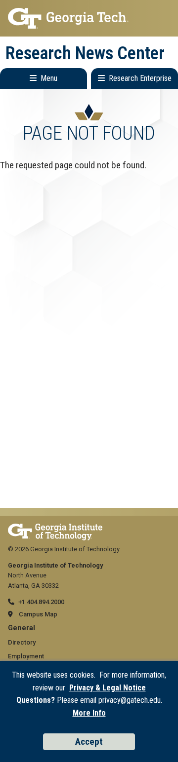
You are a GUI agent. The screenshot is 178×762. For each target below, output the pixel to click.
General (21, 628)
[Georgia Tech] (55, 528)
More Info (89, 713)
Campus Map (38, 614)
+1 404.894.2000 (41, 602)
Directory (22, 642)
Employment (26, 656)
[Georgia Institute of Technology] (89, 18)
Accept (89, 741)
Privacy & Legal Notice (107, 687)
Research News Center (85, 53)
